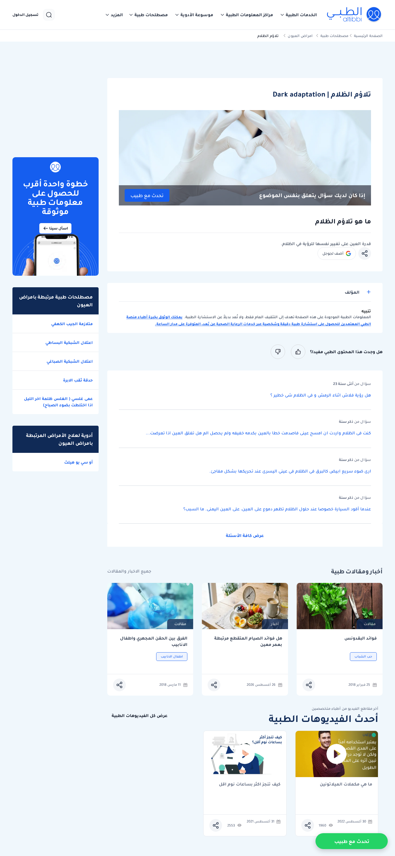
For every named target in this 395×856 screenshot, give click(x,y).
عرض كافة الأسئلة (245, 535)
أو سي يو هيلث (78, 462)
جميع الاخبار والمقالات (129, 571)
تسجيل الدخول (25, 15)
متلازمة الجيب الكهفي (72, 323)
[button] (298, 15)
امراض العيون (300, 35)
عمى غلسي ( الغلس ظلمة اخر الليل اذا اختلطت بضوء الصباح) (58, 401)
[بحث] (49, 15)
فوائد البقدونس (360, 638)
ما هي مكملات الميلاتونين (346, 784)
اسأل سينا (58, 228)
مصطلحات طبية (334, 35)
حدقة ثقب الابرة (78, 380)
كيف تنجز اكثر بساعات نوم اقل (249, 784)
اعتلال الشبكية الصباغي (70, 361)
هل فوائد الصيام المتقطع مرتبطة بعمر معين (248, 641)
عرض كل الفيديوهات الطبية (139, 715)
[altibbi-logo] (354, 15)
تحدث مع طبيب (147, 195)
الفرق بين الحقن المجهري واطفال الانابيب (153, 641)
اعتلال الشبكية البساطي (69, 342)
